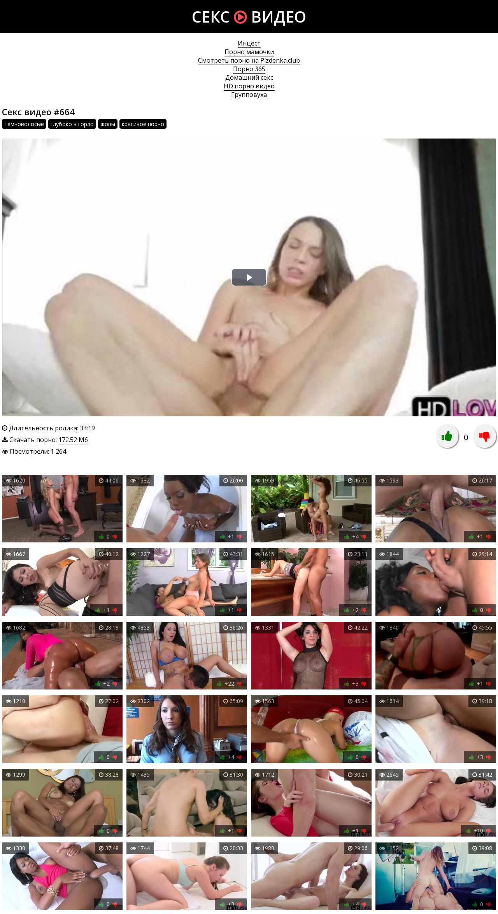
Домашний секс (249, 77)
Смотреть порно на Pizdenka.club (249, 60)
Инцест (249, 43)
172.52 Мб (73, 439)
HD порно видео (249, 86)
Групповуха (249, 94)
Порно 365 (249, 69)
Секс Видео (249, 16)
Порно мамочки (249, 51)
